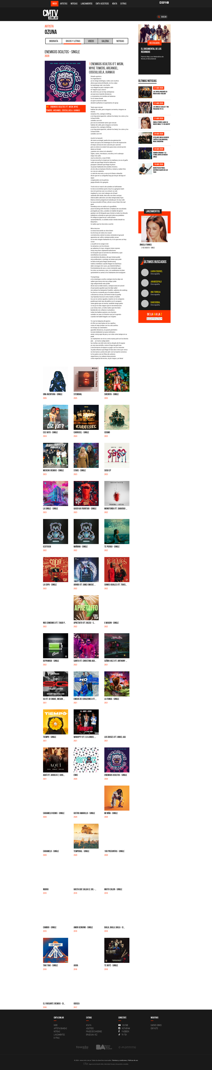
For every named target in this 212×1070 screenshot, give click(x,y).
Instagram (126, 1028)
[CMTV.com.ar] (52, 14)
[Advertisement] (154, 191)
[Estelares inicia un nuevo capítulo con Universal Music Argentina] (145, 138)
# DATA (88, 1025)
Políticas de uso (133, 1060)
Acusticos (90, 1028)
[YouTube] (161, 3)
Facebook (125, 1031)
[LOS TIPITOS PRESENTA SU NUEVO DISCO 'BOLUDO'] (145, 92)
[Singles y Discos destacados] (154, 33)
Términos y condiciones (119, 1060)
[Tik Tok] (165, 2)
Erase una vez (91, 1034)
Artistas (63, 3)
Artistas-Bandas (60, 1028)
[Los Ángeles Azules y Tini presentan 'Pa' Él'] (145, 107)
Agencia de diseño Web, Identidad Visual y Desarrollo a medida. (109, 1064)
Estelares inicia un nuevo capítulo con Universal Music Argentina (161, 139)
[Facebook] (168, 3)
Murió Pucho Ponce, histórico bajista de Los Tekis (160, 170)
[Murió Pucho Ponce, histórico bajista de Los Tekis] (145, 169)
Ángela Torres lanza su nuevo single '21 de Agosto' (161, 123)
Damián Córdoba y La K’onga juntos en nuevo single (160, 155)
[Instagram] (163, 3)
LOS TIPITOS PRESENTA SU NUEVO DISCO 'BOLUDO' (160, 93)
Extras (123, 3)
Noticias (74, 3)
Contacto (154, 1028)
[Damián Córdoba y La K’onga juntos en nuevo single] (145, 153)
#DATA (114, 3)
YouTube (125, 1025)
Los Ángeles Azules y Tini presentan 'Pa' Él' (161, 108)
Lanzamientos (86, 3)
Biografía (53, 41)
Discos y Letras (73, 41)
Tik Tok (124, 1034)
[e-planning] (127, 1047)
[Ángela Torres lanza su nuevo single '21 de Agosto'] (145, 123)
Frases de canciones (94, 1031)
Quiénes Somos (156, 1025)
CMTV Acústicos (102, 3)
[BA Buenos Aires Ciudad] (104, 1047)
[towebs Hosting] (82, 1047)
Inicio (54, 3)
